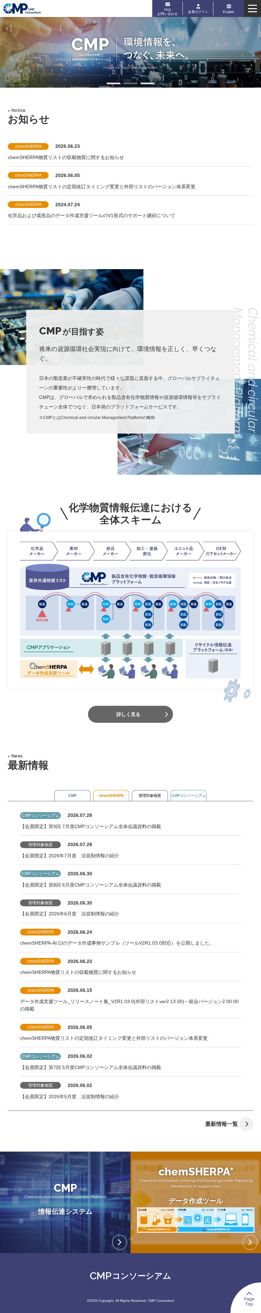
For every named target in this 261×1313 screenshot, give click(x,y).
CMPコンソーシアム (189, 795)
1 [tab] (113, 84)
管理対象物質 (150, 795)
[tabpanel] (130, 52)
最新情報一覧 (221, 1124)
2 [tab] (130, 84)
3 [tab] (147, 84)
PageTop (249, 1301)
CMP (72, 795)
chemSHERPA (111, 795)
